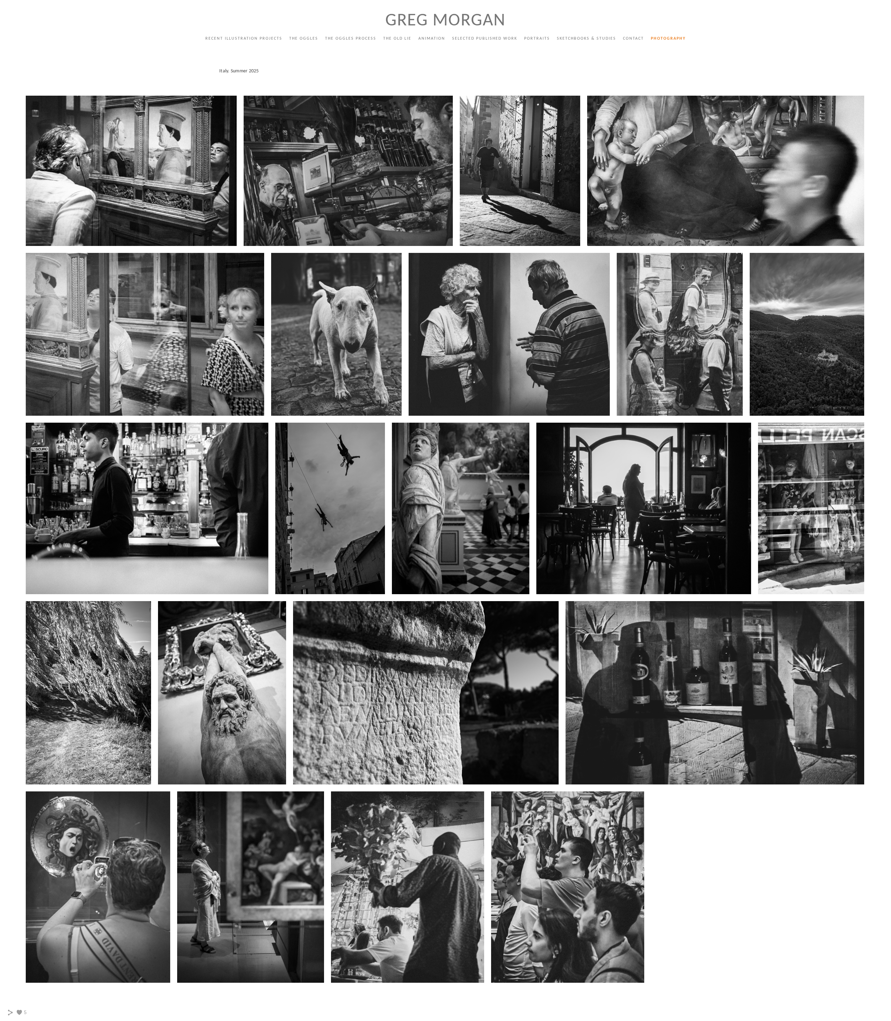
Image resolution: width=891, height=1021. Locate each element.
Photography (668, 39)
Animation (431, 39)
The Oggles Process (350, 39)
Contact (633, 39)
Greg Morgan (445, 21)
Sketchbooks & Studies (586, 39)
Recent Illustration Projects (243, 39)
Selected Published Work (484, 39)
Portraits (537, 39)
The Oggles (303, 39)
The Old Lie (397, 39)
